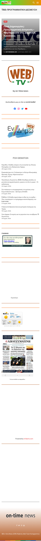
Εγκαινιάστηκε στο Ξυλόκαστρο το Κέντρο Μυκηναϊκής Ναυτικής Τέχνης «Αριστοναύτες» (19, 173)
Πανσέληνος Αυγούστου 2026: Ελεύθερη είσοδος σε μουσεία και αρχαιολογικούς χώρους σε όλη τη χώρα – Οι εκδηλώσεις (20, 182)
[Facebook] (15, 108)
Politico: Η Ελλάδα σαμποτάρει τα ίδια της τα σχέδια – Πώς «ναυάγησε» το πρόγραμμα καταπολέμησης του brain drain (19, 199)
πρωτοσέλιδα (14, 379)
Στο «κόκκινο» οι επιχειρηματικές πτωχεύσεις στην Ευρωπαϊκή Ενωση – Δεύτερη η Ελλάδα (18, 191)
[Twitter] (22, 108)
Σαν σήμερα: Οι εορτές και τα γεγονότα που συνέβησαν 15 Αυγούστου (20, 215)
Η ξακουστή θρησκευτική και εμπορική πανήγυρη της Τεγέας (19, 208)
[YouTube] (26, 108)
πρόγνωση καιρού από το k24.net (12, 325)
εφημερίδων (22, 379)
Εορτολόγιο (14, 298)
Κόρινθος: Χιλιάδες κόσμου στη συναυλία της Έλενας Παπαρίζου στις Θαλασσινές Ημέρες (19, 166)
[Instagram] (18, 108)
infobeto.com (28, 439)
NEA (5, 21)
